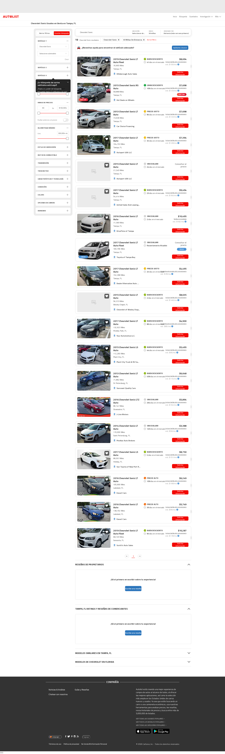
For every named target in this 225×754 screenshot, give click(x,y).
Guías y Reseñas (82, 689)
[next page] (140, 556)
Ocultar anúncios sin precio (47, 120)
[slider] (39, 94)
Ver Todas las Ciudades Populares (150, 718)
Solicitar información (180, 73)
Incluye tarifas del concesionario (175, 62)
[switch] (65, 120)
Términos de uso (55, 744)
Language (55, 737)
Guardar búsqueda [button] (61, 33)
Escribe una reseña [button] (133, 588)
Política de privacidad (71, 744)
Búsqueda (183, 16)
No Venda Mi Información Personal (94, 744)
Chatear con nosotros (58, 694)
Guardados (193, 16)
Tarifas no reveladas (180, 219)
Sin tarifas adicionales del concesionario (173, 271)
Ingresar (86, 737)
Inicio (175, 16)
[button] (53, 46)
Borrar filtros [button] (44, 33)
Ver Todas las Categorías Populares (151, 725)
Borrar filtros (151, 39)
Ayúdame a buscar (180, 47)
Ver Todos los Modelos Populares (150, 722)
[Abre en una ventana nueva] (143, 731)
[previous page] (127, 556)
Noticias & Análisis (57, 689)
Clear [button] (67, 59)
